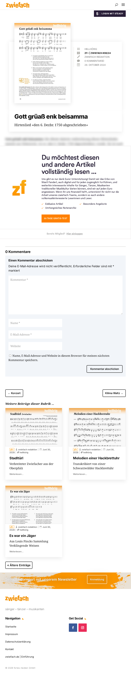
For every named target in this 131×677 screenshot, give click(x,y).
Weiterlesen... (16, 474)
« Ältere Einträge (19, 565)
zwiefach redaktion (97, 56)
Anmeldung (97, 579)
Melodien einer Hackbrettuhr (96, 458)
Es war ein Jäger (22, 536)
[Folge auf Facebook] (73, 627)
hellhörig (91, 49)
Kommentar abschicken (104, 368)
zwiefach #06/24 (101, 53)
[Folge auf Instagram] (82, 627)
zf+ (87, 53)
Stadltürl (16, 458)
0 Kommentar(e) (94, 60)
